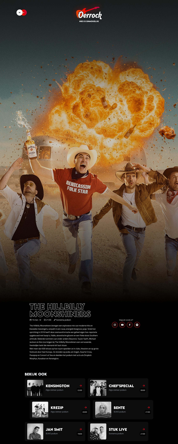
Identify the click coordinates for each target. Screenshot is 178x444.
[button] (115, 325)
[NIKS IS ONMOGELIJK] (89, 12)
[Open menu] (19, 12)
